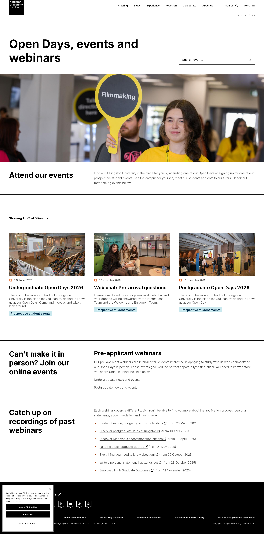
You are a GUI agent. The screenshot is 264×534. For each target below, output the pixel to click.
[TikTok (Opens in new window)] (79, 504)
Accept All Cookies (28, 507)
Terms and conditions (75, 517)
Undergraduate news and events (117, 379)
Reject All (28, 514)
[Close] (50, 489)
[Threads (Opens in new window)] (88, 504)
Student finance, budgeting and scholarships (131, 423)
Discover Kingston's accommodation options (131, 439)
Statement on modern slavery (189, 517)
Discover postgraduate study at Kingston (128, 431)
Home (239, 15)
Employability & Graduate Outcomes (125, 470)
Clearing (123, 5)
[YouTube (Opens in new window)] (70, 504)
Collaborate (189, 5)
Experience (153, 5)
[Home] (16, 7)
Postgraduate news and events (115, 387)
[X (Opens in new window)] (61, 504)
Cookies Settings (28, 523)
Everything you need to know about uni (127, 454)
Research (171, 5)
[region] (28, 508)
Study (137, 5)
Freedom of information (149, 517)
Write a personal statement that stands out (129, 462)
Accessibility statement (111, 517)
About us (207, 5)
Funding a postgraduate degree (122, 446)
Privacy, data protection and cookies (236, 517)
